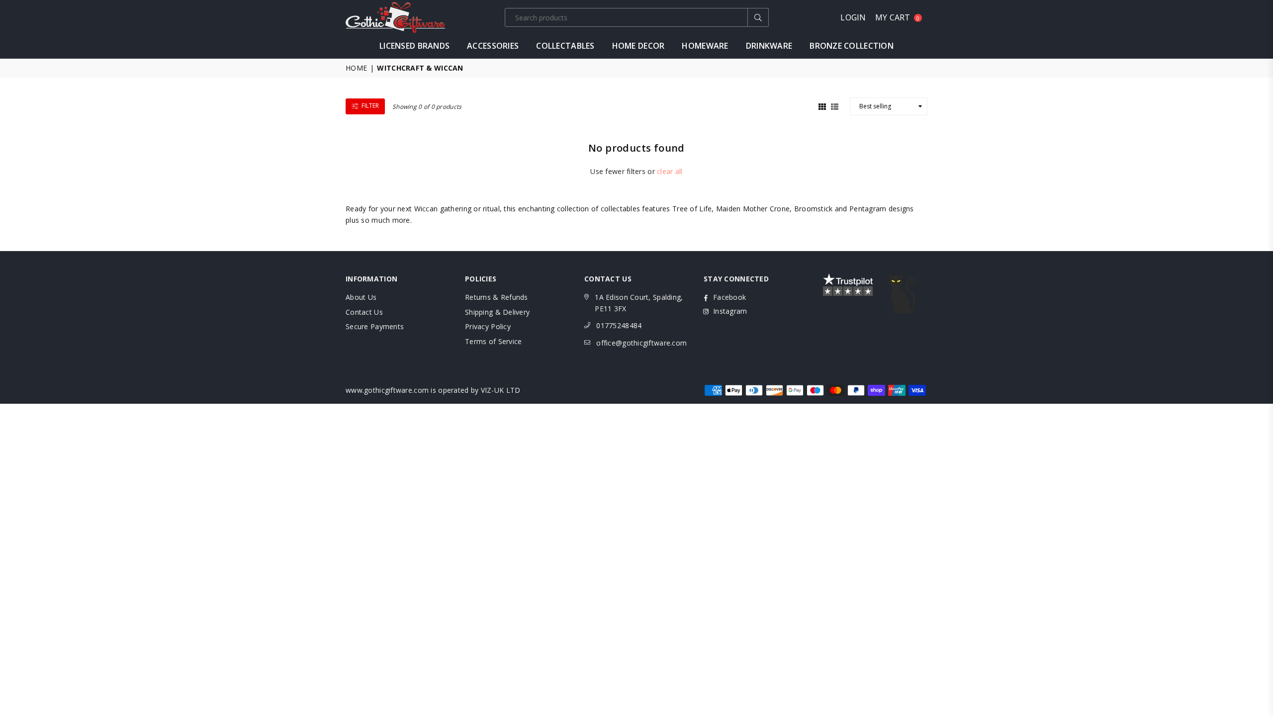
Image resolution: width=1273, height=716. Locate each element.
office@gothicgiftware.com (641, 343)
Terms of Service (493, 341)
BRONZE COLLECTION (852, 45)
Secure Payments (375, 326)
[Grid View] (822, 105)
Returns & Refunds (496, 297)
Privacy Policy (488, 326)
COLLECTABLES (565, 45)
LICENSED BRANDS (414, 45)
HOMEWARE (705, 45)
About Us (361, 297)
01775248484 (618, 325)
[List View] (834, 105)
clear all (670, 171)
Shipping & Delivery (497, 312)
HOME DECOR (638, 45)
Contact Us (364, 312)
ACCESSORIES (493, 45)
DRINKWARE (769, 45)
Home (356, 68)
